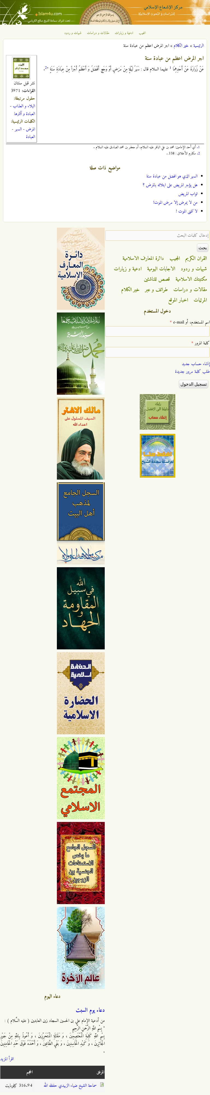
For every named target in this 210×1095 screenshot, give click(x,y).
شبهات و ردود (72, 33)
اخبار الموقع (178, 300)
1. (198, 147)
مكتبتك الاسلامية (191, 279)
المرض (30, 129)
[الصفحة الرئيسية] (105, 23)
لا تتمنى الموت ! (186, 211)
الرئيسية (198, 46)
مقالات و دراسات (98, 33)
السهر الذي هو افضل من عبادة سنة (171, 176)
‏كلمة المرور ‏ (200, 343)
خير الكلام (181, 46)
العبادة (30, 137)
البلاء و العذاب (24, 106)
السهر (18, 129)
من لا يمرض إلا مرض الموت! (175, 203)
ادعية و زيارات (124, 33)
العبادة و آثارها (24, 114)
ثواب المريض (187, 194)
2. (198, 153)
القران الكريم (196, 258)
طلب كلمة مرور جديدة (192, 371)
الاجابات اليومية (161, 269)
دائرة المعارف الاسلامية (143, 258)
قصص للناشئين (157, 279)
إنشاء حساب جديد (196, 364)
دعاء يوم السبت (90, 1010)
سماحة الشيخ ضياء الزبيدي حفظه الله (70, 1086)
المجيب (142, 33)
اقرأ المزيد (7, 1059)
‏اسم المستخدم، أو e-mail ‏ (190, 322)
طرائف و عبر (156, 289)
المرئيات (200, 300)
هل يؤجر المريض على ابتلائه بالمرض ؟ (170, 185)
